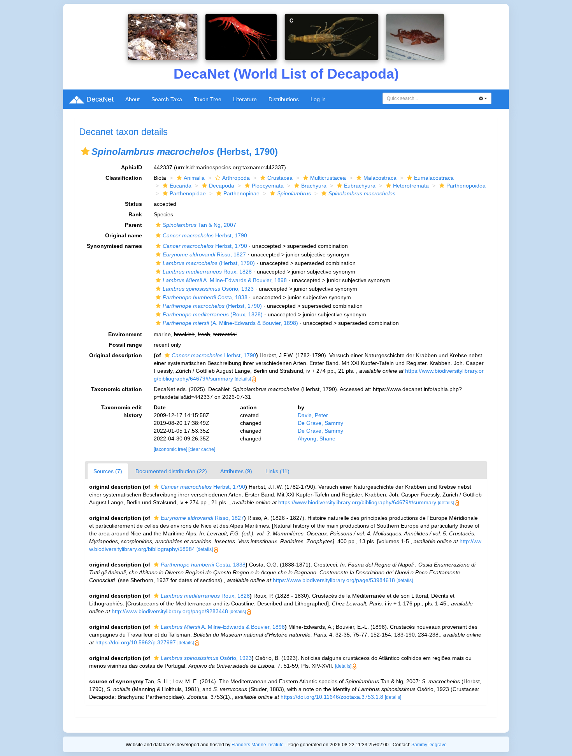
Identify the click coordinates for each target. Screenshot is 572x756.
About (132, 99)
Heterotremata (411, 185)
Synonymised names (114, 246)
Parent (133, 225)
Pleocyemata (268, 185)
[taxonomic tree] (171, 449)
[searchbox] (429, 98)
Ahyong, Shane (316, 438)
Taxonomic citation (116, 389)
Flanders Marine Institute (258, 744)
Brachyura (313, 185)
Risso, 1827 (204, 254)
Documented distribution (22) (171, 471)
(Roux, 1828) (213, 314)
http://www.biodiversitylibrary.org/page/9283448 (170, 611)
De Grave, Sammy (320, 423)
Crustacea (280, 178)
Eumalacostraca (434, 178)
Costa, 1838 (205, 297)
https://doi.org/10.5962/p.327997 (135, 642)
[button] (85, 151)
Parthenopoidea (466, 185)
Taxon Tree (207, 99)
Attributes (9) (236, 471)
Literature (245, 99)
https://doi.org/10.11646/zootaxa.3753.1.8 (332, 697)
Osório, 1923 (208, 289)
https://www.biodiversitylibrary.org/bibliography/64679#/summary (357, 502)
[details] (243, 379)
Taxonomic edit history (121, 411)
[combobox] (429, 98)
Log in (318, 99)
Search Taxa (166, 99)
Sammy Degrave (429, 744)
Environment (125, 334)
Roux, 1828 (207, 271)
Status (133, 204)
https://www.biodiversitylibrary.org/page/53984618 (334, 580)
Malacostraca (380, 178)
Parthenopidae (188, 193)
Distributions (283, 99)
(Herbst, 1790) (209, 263)
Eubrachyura (359, 185)
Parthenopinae (241, 193)
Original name (123, 235)
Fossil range (125, 345)
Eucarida (180, 185)
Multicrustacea (328, 178)
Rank (135, 214)
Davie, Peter (313, 415)
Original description (115, 355)
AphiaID (131, 167)
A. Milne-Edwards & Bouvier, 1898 (225, 280)
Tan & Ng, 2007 (199, 225)
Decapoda (221, 185)
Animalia (194, 178)
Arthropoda (236, 178)
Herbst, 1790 (205, 235)
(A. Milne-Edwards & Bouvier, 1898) (230, 323)
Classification (123, 178)
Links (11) (277, 471)
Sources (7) (107, 471)
